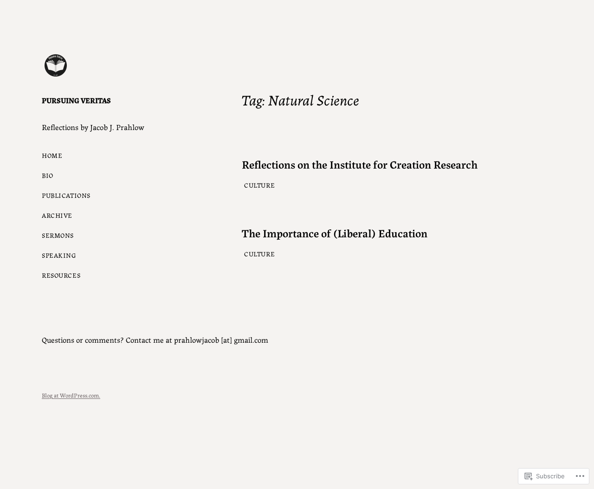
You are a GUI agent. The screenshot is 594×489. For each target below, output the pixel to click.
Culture (259, 184)
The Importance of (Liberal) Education (334, 233)
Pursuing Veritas (76, 100)
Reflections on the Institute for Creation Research (360, 164)
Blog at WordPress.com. (71, 395)
